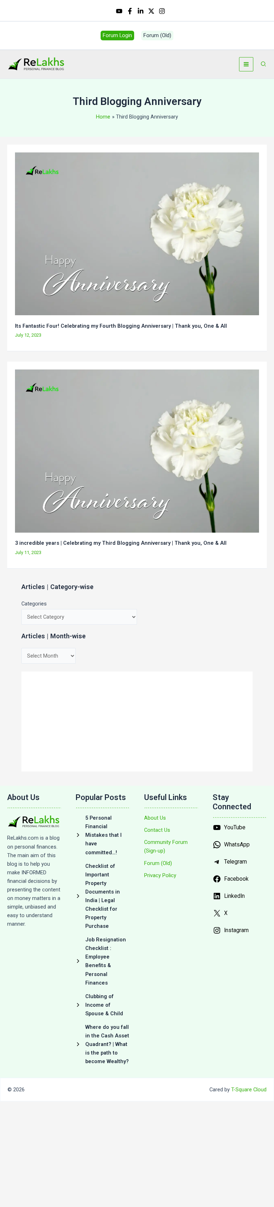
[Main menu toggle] (246, 64)
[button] (117, 35)
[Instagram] (162, 11)
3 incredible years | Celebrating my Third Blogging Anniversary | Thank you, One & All (121, 543)
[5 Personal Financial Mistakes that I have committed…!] (103, 835)
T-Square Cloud (249, 1089)
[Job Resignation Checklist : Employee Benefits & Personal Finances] (103, 961)
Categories (34, 603)
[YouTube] (119, 11)
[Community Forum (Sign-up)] (171, 846)
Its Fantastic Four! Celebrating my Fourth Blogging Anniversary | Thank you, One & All (121, 326)
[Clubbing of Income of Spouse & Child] (103, 1005)
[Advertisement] (137, 721)
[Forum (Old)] (158, 863)
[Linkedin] (140, 11)
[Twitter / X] (151, 11)
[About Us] (155, 818)
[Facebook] (130, 11)
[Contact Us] (157, 830)
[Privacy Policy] (160, 875)
